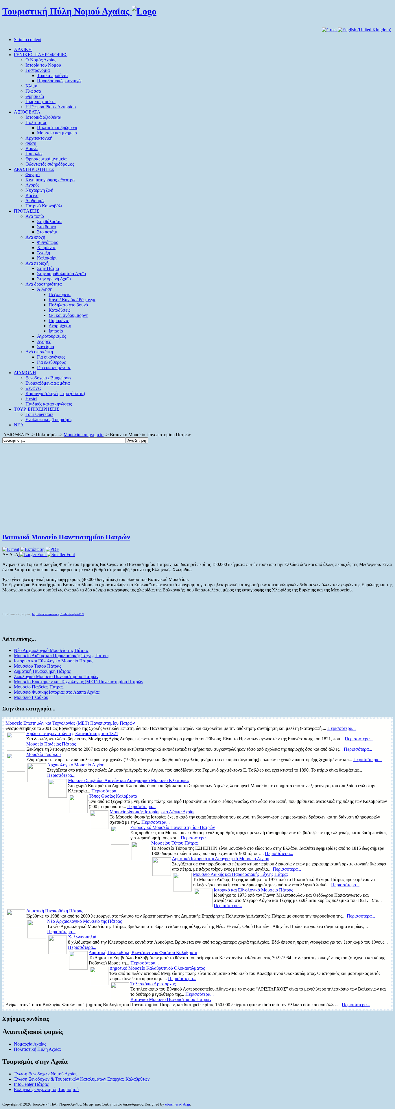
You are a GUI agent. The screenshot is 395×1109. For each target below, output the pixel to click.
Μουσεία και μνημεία (84, 434)
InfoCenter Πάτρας (31, 1084)
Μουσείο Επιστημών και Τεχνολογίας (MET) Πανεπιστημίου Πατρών (78, 681)
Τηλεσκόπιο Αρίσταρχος (153, 983)
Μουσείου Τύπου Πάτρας (37, 666)
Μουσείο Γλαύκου (31, 697)
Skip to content (27, 39)
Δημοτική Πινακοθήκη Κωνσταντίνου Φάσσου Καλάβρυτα (143, 952)
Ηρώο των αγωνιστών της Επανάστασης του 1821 (72, 733)
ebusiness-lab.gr (177, 1104)
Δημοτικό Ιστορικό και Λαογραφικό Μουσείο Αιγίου (220, 858)
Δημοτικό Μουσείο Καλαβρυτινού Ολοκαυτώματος (157, 968)
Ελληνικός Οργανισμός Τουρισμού (46, 1089)
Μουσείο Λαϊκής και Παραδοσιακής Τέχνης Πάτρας (61, 655)
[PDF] (52, 549)
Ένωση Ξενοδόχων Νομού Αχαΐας (45, 1073)
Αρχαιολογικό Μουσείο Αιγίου (75, 764)
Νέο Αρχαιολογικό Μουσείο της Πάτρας (51, 650)
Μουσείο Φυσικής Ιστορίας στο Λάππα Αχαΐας (56, 692)
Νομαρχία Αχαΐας (30, 1044)
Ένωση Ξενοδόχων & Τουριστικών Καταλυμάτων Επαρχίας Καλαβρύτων (81, 1079)
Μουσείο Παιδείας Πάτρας (38, 686)
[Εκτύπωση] (32, 549)
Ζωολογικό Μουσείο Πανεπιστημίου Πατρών (56, 676)
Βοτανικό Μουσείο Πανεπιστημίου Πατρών (66, 537)
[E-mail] (10, 549)
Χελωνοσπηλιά (82, 936)
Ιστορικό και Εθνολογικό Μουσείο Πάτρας (53, 660)
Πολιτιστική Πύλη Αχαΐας (37, 1049)
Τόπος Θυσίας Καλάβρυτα (113, 796)
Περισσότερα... (341, 728)
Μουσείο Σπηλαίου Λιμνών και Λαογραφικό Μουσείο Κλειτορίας (128, 780)
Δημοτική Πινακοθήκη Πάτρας (42, 671)
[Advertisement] (197, 486)
